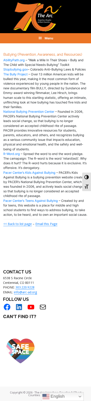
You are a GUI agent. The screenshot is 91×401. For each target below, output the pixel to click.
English (57, 396)
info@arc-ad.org (25, 292)
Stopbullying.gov (15, 69)
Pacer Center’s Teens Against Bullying (30, 200)
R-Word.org (11, 154)
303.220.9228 (24, 287)
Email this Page (46, 224)
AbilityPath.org (14, 60)
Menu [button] (49, 38)
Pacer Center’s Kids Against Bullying (29, 172)
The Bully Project (15, 74)
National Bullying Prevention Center (28, 111)
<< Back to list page (17, 224)
